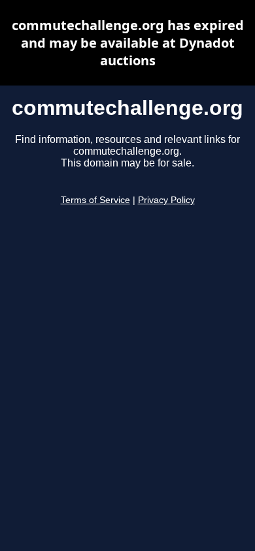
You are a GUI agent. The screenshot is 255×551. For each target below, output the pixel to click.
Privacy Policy (166, 200)
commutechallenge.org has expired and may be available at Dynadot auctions (128, 42)
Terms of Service (95, 200)
